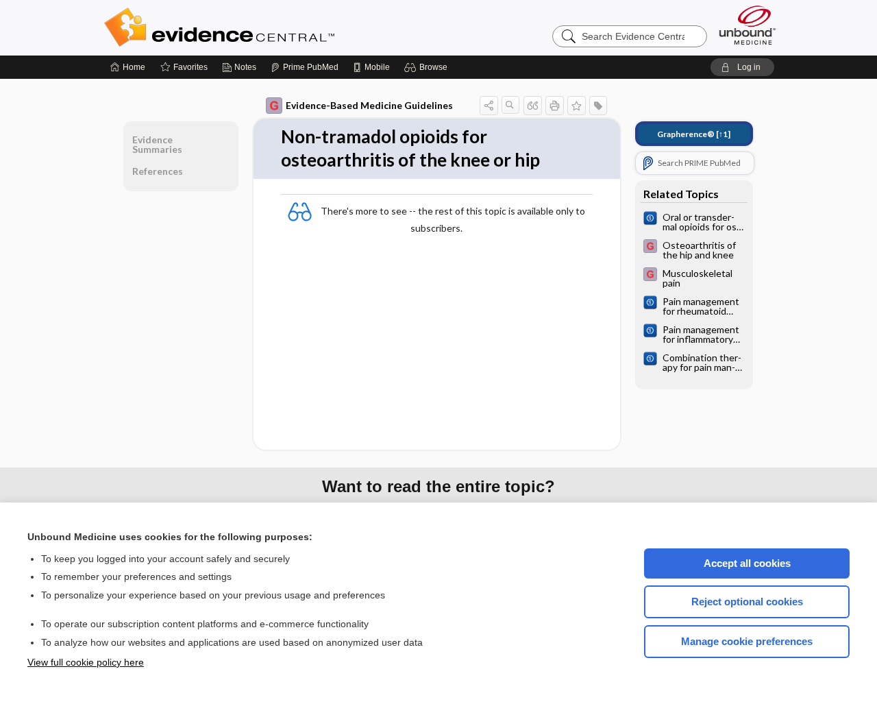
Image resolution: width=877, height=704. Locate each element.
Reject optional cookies (747, 601)
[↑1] (693, 134)
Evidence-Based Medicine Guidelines (369, 105)
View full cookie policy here (85, 662)
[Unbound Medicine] (747, 25)
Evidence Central (274, 27)
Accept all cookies (747, 563)
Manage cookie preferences (747, 641)
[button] (428, 67)
